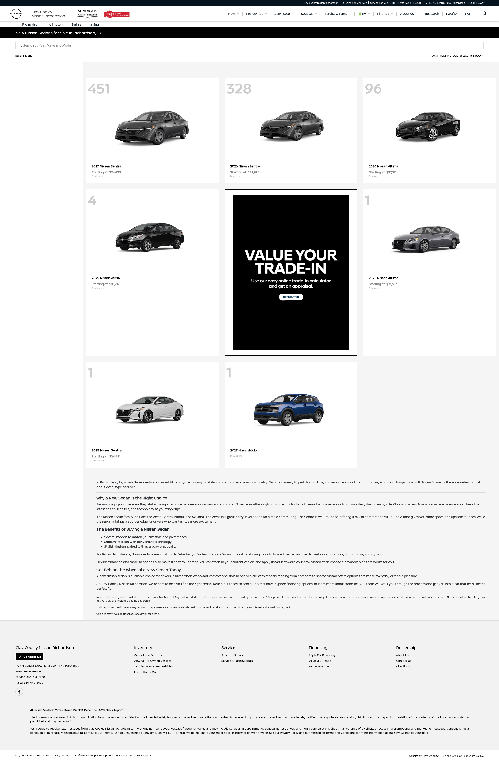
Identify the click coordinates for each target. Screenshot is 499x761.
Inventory (143, 647)
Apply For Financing (322, 655)
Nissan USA (135, 755)
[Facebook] (19, 692)
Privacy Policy (60, 755)
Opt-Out (148, 755)
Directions (403, 666)
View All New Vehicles (148, 655)
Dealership (406, 647)
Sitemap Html (105, 755)
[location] (426, 2)
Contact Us (32, 657)
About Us (402, 655)
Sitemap (91, 755)
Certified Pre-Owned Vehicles (153, 666)
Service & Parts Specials (237, 661)
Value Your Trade (320, 661)
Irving (94, 24)
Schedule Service (232, 655)
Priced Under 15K (145, 672)
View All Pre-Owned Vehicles (152, 661)
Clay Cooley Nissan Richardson (32, 755)
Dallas (76, 24)
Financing (318, 647)
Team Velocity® (431, 755)
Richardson (30, 24)
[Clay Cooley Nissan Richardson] (46, 13)
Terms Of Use (77, 755)
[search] (485, 13)
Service (228, 647)
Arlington (56, 24)
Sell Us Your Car (319, 666)
